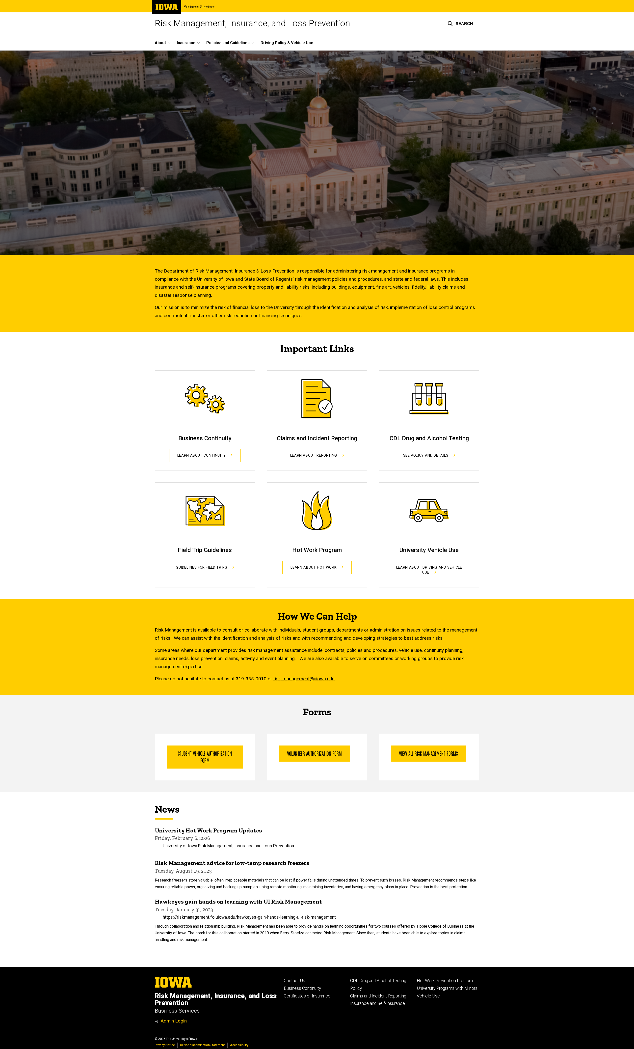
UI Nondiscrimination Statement (202, 1045)
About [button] (160, 42)
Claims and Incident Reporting (378, 996)
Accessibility (239, 1045)
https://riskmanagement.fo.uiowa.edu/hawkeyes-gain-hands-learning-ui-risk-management (249, 917)
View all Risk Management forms (428, 753)
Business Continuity (302, 988)
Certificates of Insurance (307, 996)
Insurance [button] (186, 42)
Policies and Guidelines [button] (228, 42)
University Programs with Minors (447, 988)
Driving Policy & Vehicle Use (287, 42)
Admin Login (173, 1021)
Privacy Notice (165, 1045)
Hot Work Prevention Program (445, 980)
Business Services (199, 7)
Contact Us (294, 980)
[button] (460, 23)
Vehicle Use (428, 996)
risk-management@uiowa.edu (304, 679)
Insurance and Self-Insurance (377, 1003)
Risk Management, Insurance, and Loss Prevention (252, 23)
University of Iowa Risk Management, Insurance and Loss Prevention (228, 845)
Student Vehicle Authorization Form (205, 756)
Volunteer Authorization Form (314, 753)
